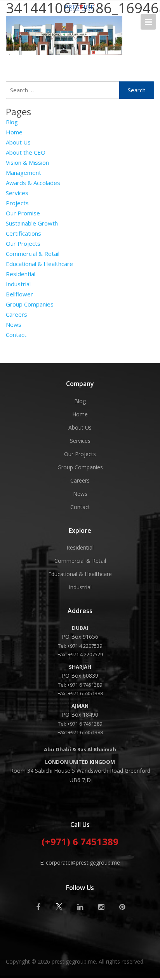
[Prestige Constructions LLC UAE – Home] (80, 9)
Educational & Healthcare (39, 264)
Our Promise (23, 213)
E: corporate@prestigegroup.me (80, 862)
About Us (18, 142)
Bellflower (19, 294)
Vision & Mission (27, 162)
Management (23, 172)
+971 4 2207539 (84, 645)
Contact (16, 334)
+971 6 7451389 (84, 684)
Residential (20, 274)
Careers (16, 314)
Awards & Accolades (33, 183)
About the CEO (25, 152)
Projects (17, 203)
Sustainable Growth (32, 223)
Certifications (23, 233)
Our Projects (23, 243)
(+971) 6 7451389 (80, 842)
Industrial (18, 284)
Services (17, 193)
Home (14, 132)
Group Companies (30, 304)
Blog (12, 122)
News (13, 324)
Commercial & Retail (32, 253)
